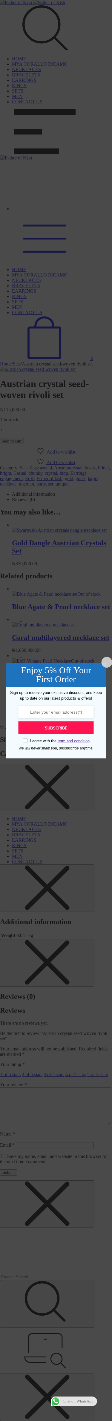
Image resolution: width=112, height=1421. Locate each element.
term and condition (74, 741)
